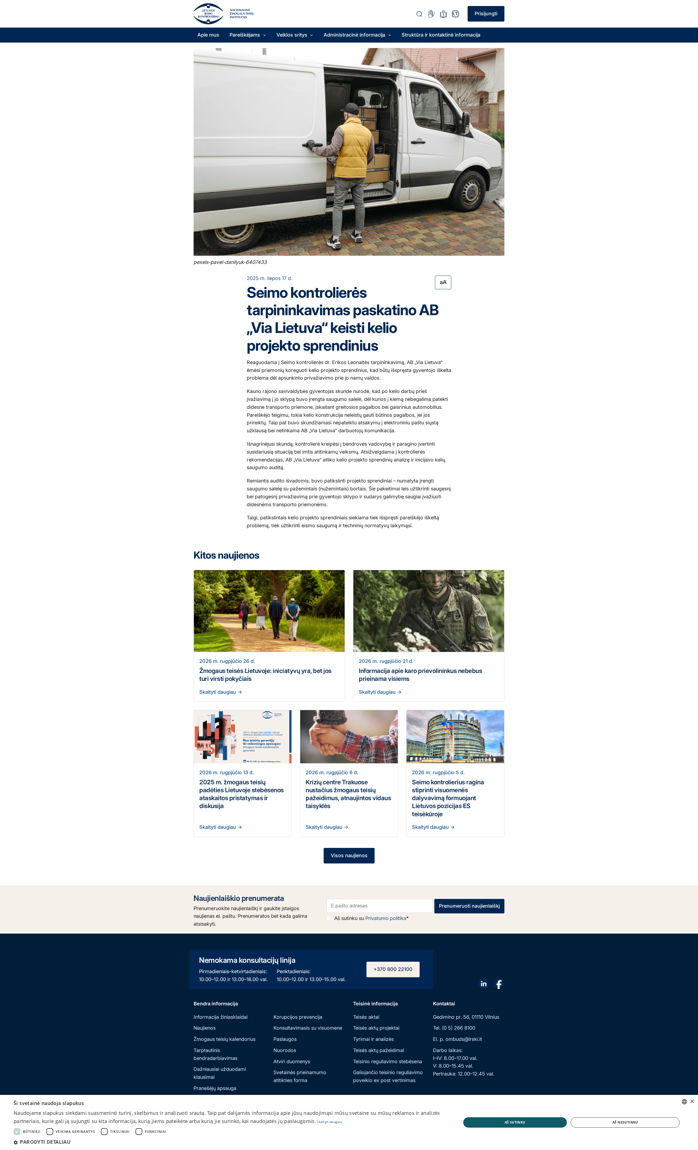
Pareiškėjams (245, 35)
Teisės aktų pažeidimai (378, 1050)
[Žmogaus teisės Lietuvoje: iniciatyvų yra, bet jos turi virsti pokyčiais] (269, 611)
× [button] (692, 1102)
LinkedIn (483, 983)
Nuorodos (284, 1050)
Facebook (499, 983)
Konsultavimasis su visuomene (307, 1028)
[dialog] (349, 1122)
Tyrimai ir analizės (373, 1039)
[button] (231, 1142)
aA (443, 282)
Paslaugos (285, 1039)
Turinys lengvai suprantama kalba (443, 13)
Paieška (419, 13)
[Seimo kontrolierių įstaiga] (208, 13)
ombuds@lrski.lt (464, 1039)
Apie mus (208, 35)
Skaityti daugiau (218, 692)
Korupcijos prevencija (297, 1017)
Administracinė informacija (354, 35)
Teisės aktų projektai (376, 1028)
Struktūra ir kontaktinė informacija (441, 35)
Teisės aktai (366, 1017)
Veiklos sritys (291, 35)
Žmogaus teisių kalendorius (224, 1039)
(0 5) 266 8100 (458, 1028)
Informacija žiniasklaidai (221, 1017)
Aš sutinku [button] (515, 1122)
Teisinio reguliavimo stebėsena (387, 1061)
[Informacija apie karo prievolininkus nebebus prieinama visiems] (428, 611)
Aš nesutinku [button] (625, 1122)
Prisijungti (486, 13)
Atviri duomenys (291, 1061)
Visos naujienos (349, 855)
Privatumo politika (385, 918)
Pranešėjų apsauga (215, 1088)
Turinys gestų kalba (431, 13)
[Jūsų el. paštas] (380, 906)
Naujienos (205, 1028)
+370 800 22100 (393, 969)
